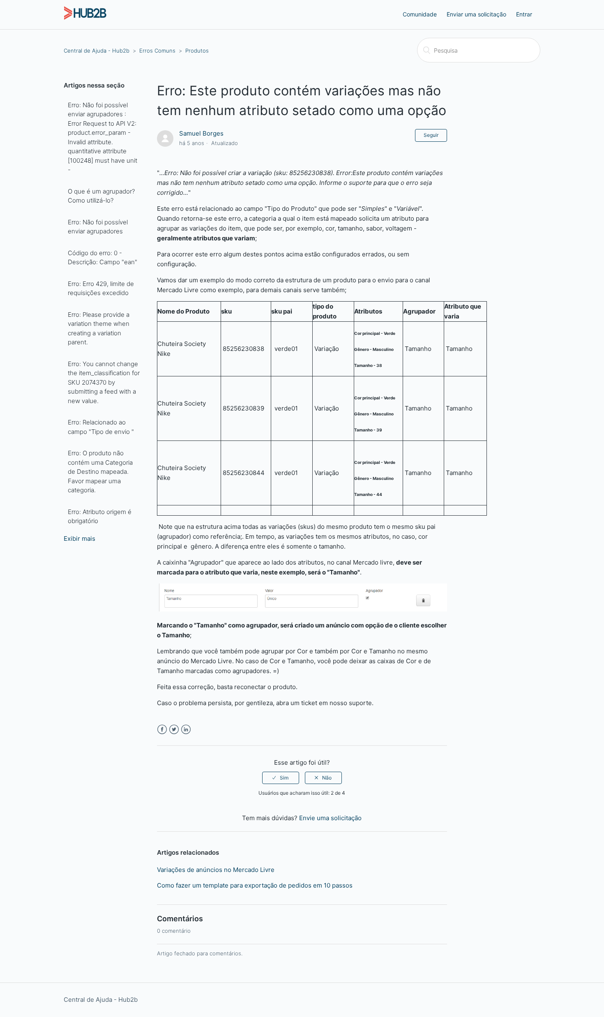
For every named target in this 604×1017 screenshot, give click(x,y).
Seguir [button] (431, 135)
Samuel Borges (201, 133)
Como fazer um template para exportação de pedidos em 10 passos (255, 885)
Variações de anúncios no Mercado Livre (215, 870)
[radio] (280, 778)
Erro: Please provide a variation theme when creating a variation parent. (98, 328)
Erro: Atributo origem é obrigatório (99, 516)
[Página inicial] (85, 19)
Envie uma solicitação (330, 818)
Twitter (174, 729)
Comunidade (420, 14)
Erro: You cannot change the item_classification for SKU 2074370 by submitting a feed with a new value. (104, 382)
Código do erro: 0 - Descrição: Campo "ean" (102, 257)
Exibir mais (79, 538)
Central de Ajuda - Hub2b (96, 50)
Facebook (162, 729)
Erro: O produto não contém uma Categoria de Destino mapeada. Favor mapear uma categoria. (100, 471)
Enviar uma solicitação (476, 14)
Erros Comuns (157, 50)
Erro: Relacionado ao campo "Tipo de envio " (101, 427)
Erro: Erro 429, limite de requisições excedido (101, 288)
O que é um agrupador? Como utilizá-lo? (101, 196)
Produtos (197, 50)
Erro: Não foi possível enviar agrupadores (98, 226)
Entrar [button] (524, 14)
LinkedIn (186, 729)
